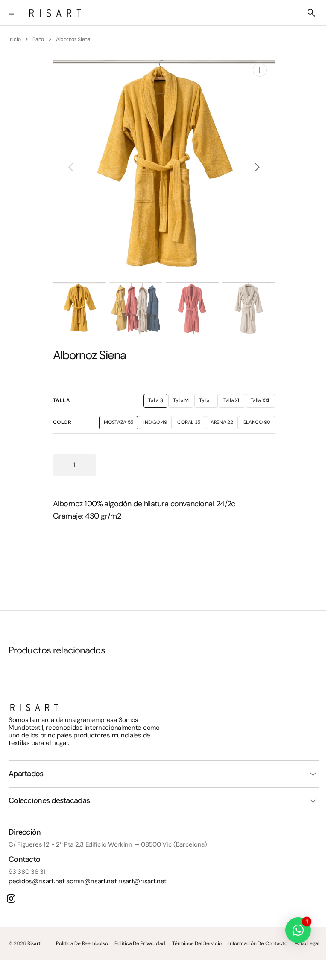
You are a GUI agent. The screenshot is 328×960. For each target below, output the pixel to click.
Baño (38, 39)
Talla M (180, 402)
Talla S (154, 402)
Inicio (14, 39)
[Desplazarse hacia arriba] (311, 950)
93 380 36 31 (27, 871)
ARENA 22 (221, 424)
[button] (18, 12)
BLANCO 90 (256, 424)
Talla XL (231, 402)
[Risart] (55, 13)
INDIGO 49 (155, 424)
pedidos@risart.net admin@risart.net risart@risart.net (88, 881)
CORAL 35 (188, 424)
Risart (34, 943)
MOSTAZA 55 (118, 424)
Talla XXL (259, 402)
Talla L (205, 402)
